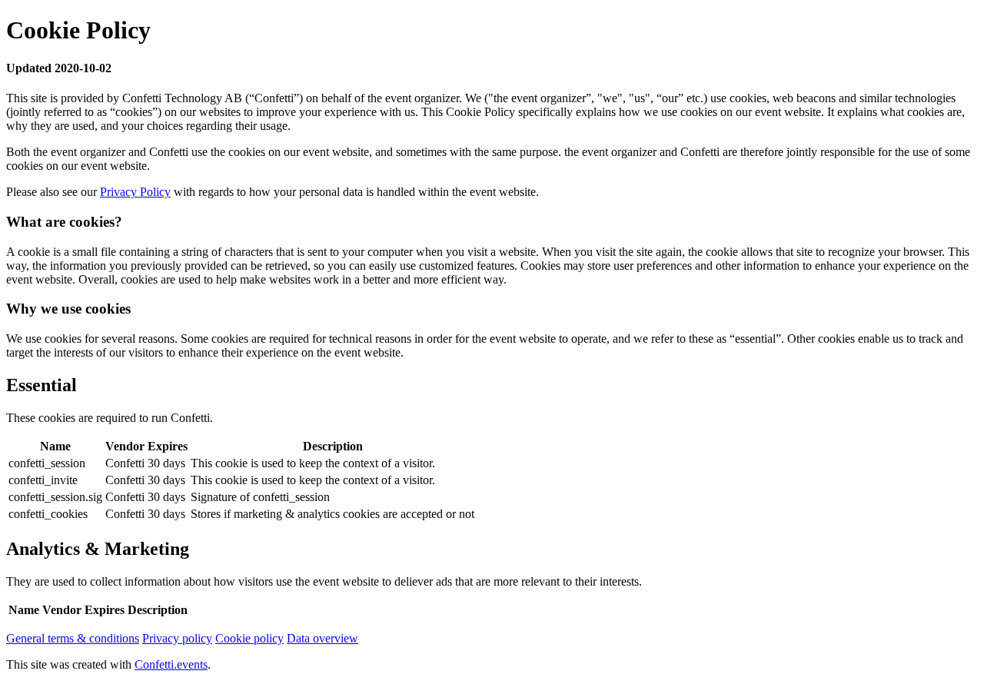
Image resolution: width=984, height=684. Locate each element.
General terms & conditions (72, 638)
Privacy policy (177, 638)
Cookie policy (249, 638)
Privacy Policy (135, 191)
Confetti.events (171, 664)
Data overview (322, 638)
